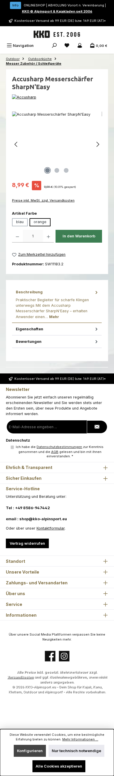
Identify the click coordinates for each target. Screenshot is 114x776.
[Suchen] (54, 45)
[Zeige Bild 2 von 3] (57, 170)
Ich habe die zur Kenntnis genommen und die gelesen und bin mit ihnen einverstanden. (59, 451)
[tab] (57, 304)
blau (20, 222)
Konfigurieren (30, 751)
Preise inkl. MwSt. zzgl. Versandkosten (43, 200)
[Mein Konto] (79, 45)
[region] (57, 144)
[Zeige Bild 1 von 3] (47, 170)
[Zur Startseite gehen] (57, 34)
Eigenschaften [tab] (29, 329)
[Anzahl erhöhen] (48, 236)
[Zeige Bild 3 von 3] (66, 170)
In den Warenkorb (79, 236)
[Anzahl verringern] (17, 236)
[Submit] (97, 426)
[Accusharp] (57, 97)
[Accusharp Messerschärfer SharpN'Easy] (57, 144)
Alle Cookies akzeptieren (59, 766)
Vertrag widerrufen (27, 543)
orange (40, 222)
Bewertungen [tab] (29, 341)
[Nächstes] (97, 144)
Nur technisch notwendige (76, 751)
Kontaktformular (51, 528)
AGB (54, 452)
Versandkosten (20, 677)
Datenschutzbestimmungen (59, 447)
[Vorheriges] (16, 144)
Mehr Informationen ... (80, 739)
